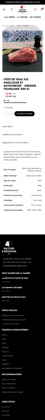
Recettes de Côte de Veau (14, 297)
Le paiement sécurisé (12, 288)
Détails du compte (9, 379)
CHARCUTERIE (7, 356)
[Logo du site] (22, 9)
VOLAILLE (5, 352)
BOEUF (4, 335)
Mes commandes (8, 384)
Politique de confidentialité (12, 315)
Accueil (5, 25)
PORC (4, 339)
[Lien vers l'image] (9, 247)
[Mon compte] (35, 9)
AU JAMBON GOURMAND (12, 368)
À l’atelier (5, 411)
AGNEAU (5, 347)
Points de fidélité (8, 388)
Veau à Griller (22, 25)
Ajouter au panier (24, 114)
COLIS (4, 360)
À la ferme (6, 407)
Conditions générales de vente (14, 319)
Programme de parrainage (12, 392)
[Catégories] (4, 9)
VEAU (13, 25)
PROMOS (5, 364)
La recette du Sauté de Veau (15, 278)
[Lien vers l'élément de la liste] (22, 262)
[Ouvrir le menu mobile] (11, 9)
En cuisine (6, 415)
